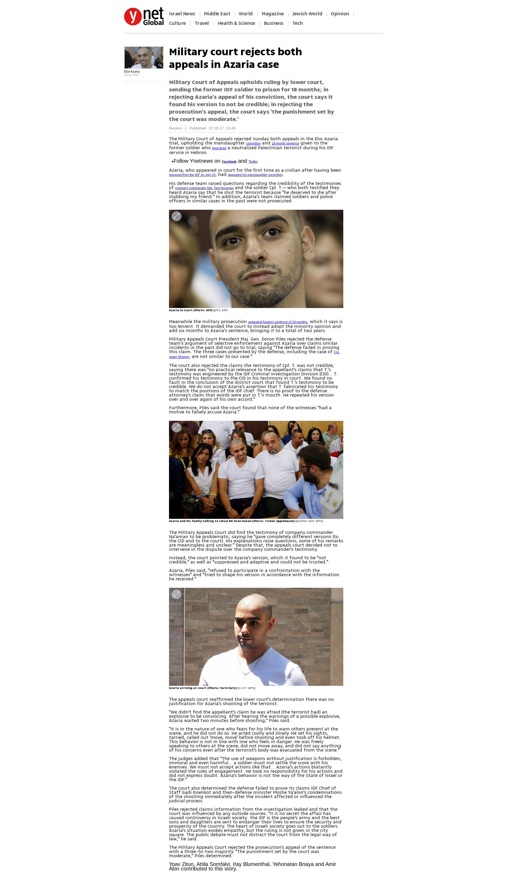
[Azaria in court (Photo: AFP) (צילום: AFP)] (256, 259)
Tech (297, 23)
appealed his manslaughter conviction (255, 175)
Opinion (340, 13)
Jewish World (307, 13)
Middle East (217, 13)
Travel (202, 23)
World (246, 13)
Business (274, 23)
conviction (253, 143)
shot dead (219, 148)
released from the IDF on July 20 (192, 175)
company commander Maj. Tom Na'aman (204, 188)
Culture (177, 23)
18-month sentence (285, 143)
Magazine (273, 13)
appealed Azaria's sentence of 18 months (277, 322)
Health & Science (236, 23)
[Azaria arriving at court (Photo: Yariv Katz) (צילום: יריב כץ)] (256, 637)
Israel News (182, 13)
